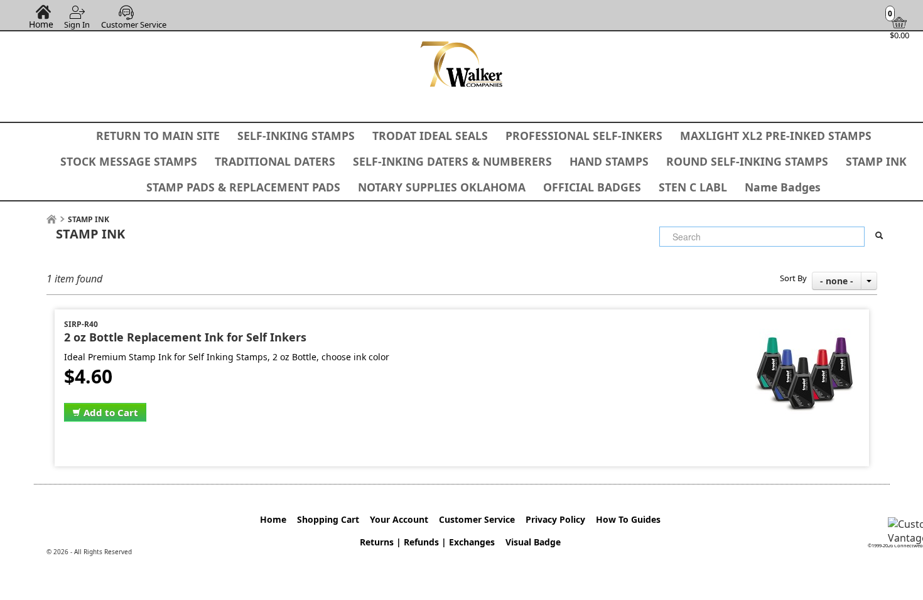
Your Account (399, 519)
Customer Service (133, 24)
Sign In (77, 24)
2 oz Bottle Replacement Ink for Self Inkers (185, 337)
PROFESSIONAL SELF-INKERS (583, 135)
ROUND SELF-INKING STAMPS (747, 161)
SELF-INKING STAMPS (296, 135)
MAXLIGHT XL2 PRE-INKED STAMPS (776, 135)
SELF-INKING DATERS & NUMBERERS (452, 161)
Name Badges (783, 187)
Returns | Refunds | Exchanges (427, 542)
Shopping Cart (328, 519)
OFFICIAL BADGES (592, 187)
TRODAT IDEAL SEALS (430, 135)
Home (41, 23)
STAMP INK (876, 161)
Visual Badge (533, 542)
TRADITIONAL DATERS (275, 161)
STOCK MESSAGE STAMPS (128, 161)
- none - (836, 281)
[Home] (51, 219)
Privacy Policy (555, 519)
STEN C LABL (693, 187)
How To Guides (628, 519)
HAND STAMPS (609, 161)
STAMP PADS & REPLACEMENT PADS (243, 187)
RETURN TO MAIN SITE (158, 135)
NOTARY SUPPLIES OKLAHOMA (442, 187)
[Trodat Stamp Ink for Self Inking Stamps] (805, 326)
